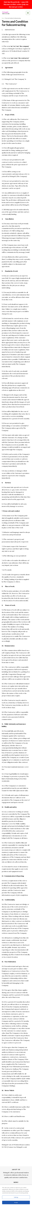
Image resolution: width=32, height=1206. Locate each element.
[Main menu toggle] (28, 13)
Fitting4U (5, 12)
